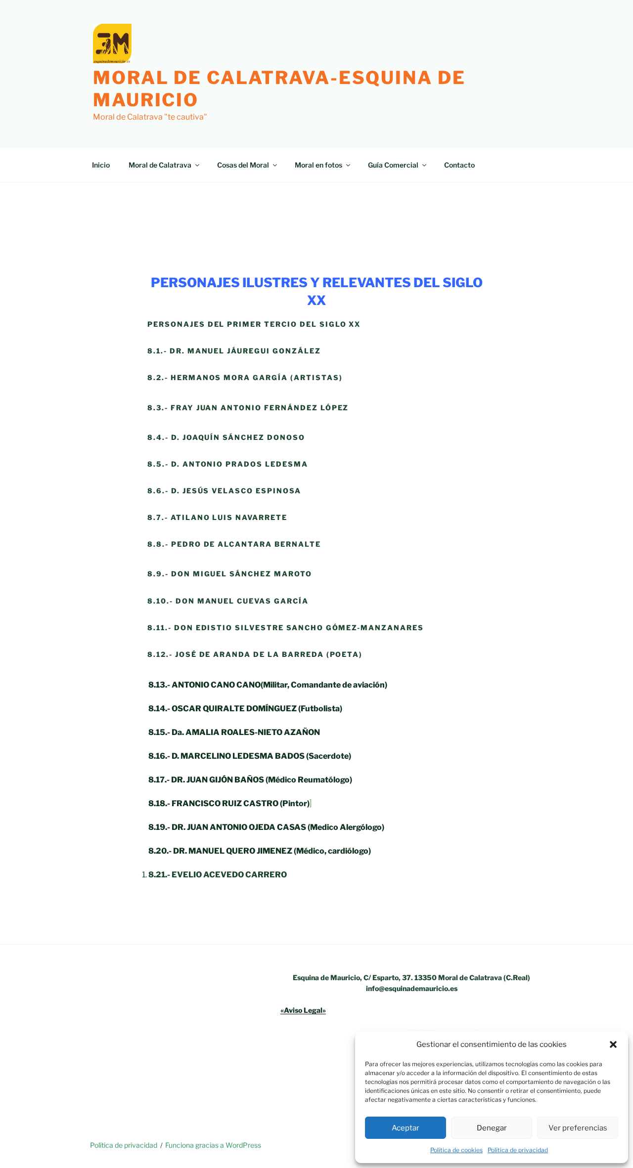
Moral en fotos (318, 165)
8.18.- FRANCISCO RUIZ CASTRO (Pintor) (229, 803)
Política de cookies (456, 1150)
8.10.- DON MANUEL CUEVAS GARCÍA (228, 601)
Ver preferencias (577, 1128)
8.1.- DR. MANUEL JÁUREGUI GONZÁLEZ (234, 350)
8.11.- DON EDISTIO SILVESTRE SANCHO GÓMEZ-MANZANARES (285, 627)
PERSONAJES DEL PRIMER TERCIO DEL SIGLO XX (254, 324)
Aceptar (405, 1128)
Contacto (459, 165)
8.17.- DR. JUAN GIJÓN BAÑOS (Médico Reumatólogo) (250, 779)
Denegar (492, 1128)
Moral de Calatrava (160, 165)
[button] (613, 1044)
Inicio (101, 165)
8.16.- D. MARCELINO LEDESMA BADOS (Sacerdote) (249, 756)
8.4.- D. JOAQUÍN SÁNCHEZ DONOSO (226, 437)
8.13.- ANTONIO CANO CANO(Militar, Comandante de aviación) (267, 685)
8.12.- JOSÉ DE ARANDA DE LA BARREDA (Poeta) (254, 654)
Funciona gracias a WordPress (213, 1145)
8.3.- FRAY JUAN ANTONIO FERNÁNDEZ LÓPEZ (248, 407)
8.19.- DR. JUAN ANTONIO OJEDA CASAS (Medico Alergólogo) (266, 827)
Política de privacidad (518, 1150)
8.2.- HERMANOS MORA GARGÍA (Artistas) (245, 377)
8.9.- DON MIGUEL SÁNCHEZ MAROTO (229, 573)
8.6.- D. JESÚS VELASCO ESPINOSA (224, 490)
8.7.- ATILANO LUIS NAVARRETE (218, 517)
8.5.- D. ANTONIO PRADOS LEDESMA (227, 464)
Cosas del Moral (243, 165)
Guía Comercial (393, 165)
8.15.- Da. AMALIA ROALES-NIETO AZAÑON (234, 732)
